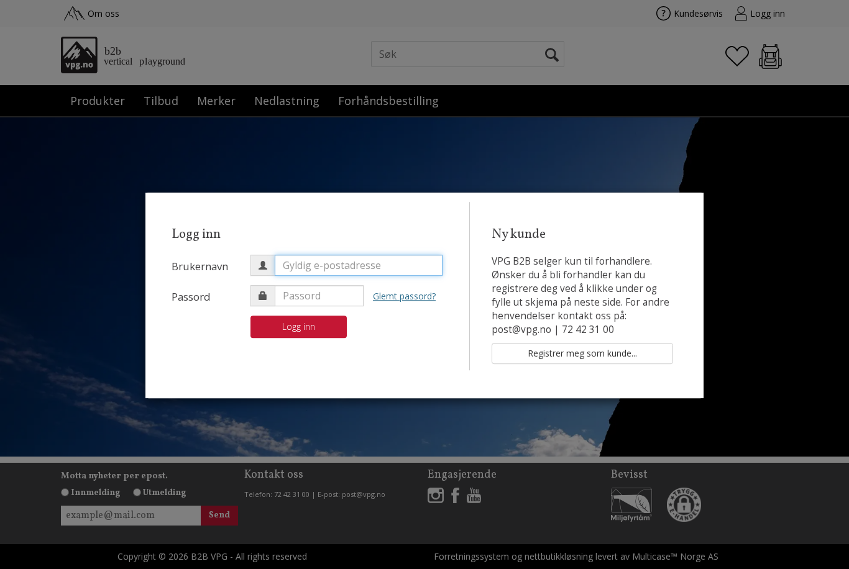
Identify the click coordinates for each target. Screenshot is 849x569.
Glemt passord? (404, 296)
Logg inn (298, 326)
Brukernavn (200, 266)
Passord (191, 296)
